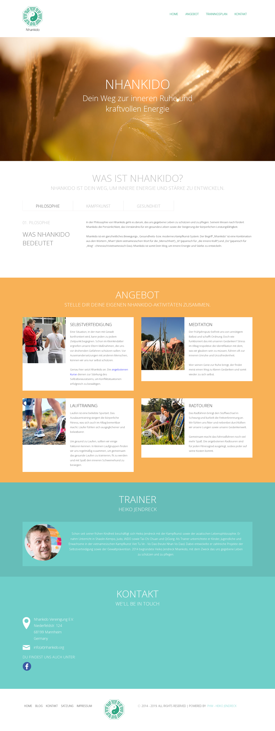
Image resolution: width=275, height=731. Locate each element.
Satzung (67, 706)
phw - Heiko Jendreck (222, 706)
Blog (39, 706)
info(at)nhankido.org (49, 647)
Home (174, 14)
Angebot (192, 14)
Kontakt (241, 14)
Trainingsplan (216, 14)
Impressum (84, 706)
